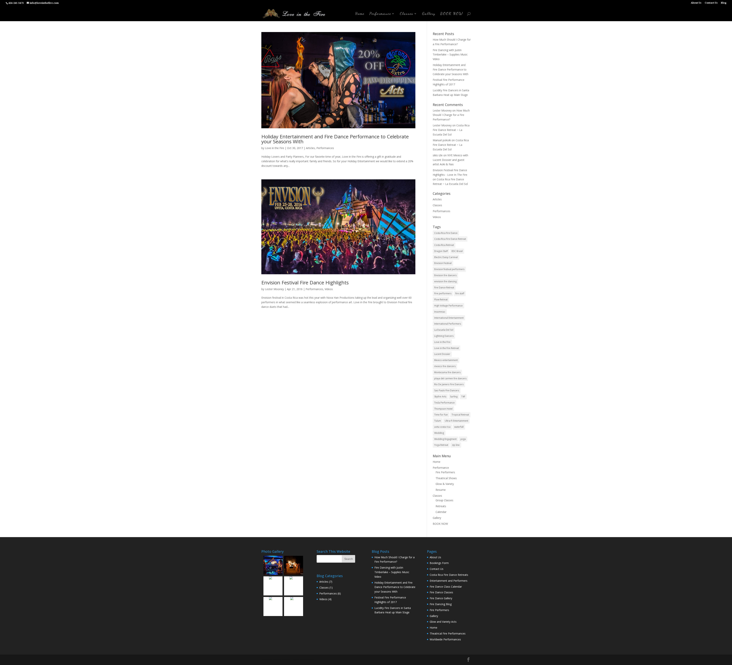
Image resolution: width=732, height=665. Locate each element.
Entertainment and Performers (448, 580)
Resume (441, 490)
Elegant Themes (281, 659)
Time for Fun (441, 414)
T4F (463, 396)
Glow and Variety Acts (443, 621)
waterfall (459, 426)
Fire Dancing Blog (441, 604)
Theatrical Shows (446, 478)
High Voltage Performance (448, 305)
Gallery (428, 14)
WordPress (308, 659)
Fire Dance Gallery (441, 598)
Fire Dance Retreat (444, 287)
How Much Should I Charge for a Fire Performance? (451, 115)
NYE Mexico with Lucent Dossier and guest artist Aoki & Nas (450, 159)
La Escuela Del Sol (443, 329)
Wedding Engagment (445, 439)
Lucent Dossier (442, 354)
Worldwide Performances (445, 639)
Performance (380, 14)
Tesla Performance (444, 402)
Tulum (437, 420)
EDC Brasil (457, 251)
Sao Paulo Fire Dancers (446, 390)
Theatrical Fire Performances (448, 633)
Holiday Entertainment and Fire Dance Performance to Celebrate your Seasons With (335, 139)
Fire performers (442, 293)
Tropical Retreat (460, 414)
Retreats (441, 506)
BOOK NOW (451, 14)
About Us (696, 3)
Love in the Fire (274, 148)
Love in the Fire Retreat (446, 348)
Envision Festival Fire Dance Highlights (305, 282)
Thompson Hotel (443, 408)
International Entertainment (449, 317)
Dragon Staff (441, 251)
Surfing (454, 396)
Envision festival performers (449, 269)
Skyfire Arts (440, 396)
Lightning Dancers (443, 336)
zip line (456, 445)
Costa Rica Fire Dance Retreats (449, 575)
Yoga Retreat (441, 445)
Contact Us (711, 3)
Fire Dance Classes (441, 592)
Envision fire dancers (445, 275)
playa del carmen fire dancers (450, 378)
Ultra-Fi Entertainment (456, 420)
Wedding (439, 433)
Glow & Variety (445, 484)
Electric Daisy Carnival (446, 257)
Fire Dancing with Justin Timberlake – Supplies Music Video (450, 54)
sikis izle (438, 155)
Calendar (441, 512)
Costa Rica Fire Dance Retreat (450, 239)
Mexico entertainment (446, 360)
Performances (325, 148)
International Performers (447, 323)
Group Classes (444, 500)
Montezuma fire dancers (447, 372)
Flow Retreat (441, 299)
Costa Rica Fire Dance (446, 233)
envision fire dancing (445, 281)
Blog (723, 3)
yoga (463, 439)
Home (359, 14)
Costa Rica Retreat (444, 245)
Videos (329, 289)
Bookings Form (439, 563)
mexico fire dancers (445, 366)
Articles (310, 148)
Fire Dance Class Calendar (446, 586)
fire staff (459, 293)
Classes (406, 14)
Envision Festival (443, 263)
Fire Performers (445, 472)
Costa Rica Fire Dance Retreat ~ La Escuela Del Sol (451, 130)
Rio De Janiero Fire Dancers (449, 384)
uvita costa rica (442, 426)
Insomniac (439, 311)
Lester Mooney (274, 289)
